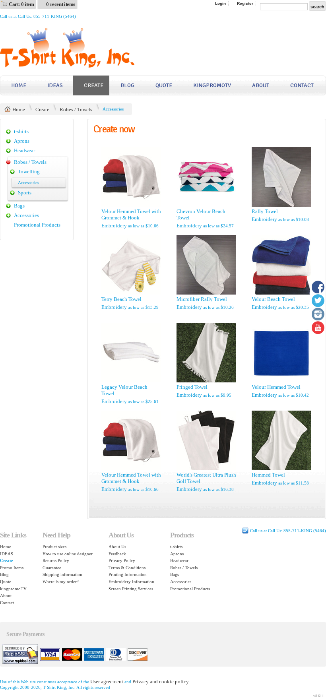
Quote (163, 85)
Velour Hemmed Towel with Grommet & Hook (131, 214)
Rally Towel (265, 211)
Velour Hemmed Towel (276, 387)
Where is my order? (61, 581)
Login (220, 3)
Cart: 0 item (21, 4)
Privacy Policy (122, 560)
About (260, 85)
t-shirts (21, 131)
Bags (19, 206)
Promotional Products (37, 225)
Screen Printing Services (131, 588)
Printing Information (128, 574)
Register (245, 3)
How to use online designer (68, 553)
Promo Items (11, 567)
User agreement (106, 681)
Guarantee (52, 567)
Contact (302, 85)
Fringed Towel (192, 387)
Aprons (21, 141)
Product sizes (54, 546)
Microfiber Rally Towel (202, 299)
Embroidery (114, 226)
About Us (117, 546)
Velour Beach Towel (273, 299)
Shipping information (62, 574)
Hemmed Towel (268, 475)
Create (93, 85)
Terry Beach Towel (121, 299)
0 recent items (60, 4)
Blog (127, 85)
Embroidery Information (131, 581)
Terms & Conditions (127, 567)
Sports (24, 193)
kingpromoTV (212, 85)
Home (18, 85)
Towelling (29, 172)
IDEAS (55, 85)
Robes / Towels (76, 109)
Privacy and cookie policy (160, 681)
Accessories (26, 215)
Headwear (24, 150)
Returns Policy (56, 560)
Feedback (117, 553)
